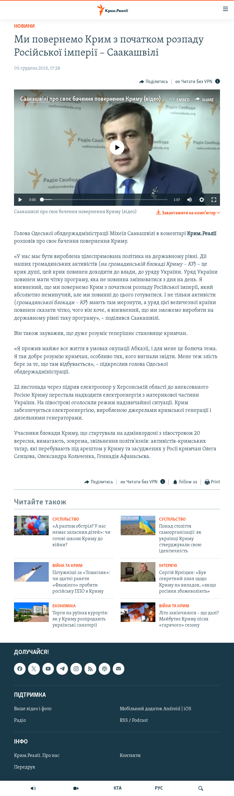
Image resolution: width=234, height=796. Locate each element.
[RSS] (90, 668)
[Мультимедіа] (76, 788)
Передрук (24, 767)
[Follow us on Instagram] (76, 668)
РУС (159, 788)
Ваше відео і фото (32, 709)
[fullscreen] (214, 200)
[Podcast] (104, 668)
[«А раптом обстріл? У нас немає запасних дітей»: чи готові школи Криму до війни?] (31, 525)
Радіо (20, 720)
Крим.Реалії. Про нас (36, 755)
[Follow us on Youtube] (48, 668)
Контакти (130, 755)
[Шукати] (201, 788)
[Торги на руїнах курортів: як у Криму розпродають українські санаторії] (31, 612)
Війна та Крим (67, 566)
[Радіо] (33, 788)
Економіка (64, 606)
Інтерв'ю (168, 566)
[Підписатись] (118, 668)
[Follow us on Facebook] (20, 668)
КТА (118, 788)
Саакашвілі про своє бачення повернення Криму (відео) (90, 99)
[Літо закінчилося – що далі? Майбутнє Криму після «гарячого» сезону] (138, 612)
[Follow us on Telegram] (62, 668)
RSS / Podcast (134, 720)
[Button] (153, 82)
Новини (24, 26)
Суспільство (65, 519)
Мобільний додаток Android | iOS (155, 709)
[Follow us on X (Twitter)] (34, 668)
